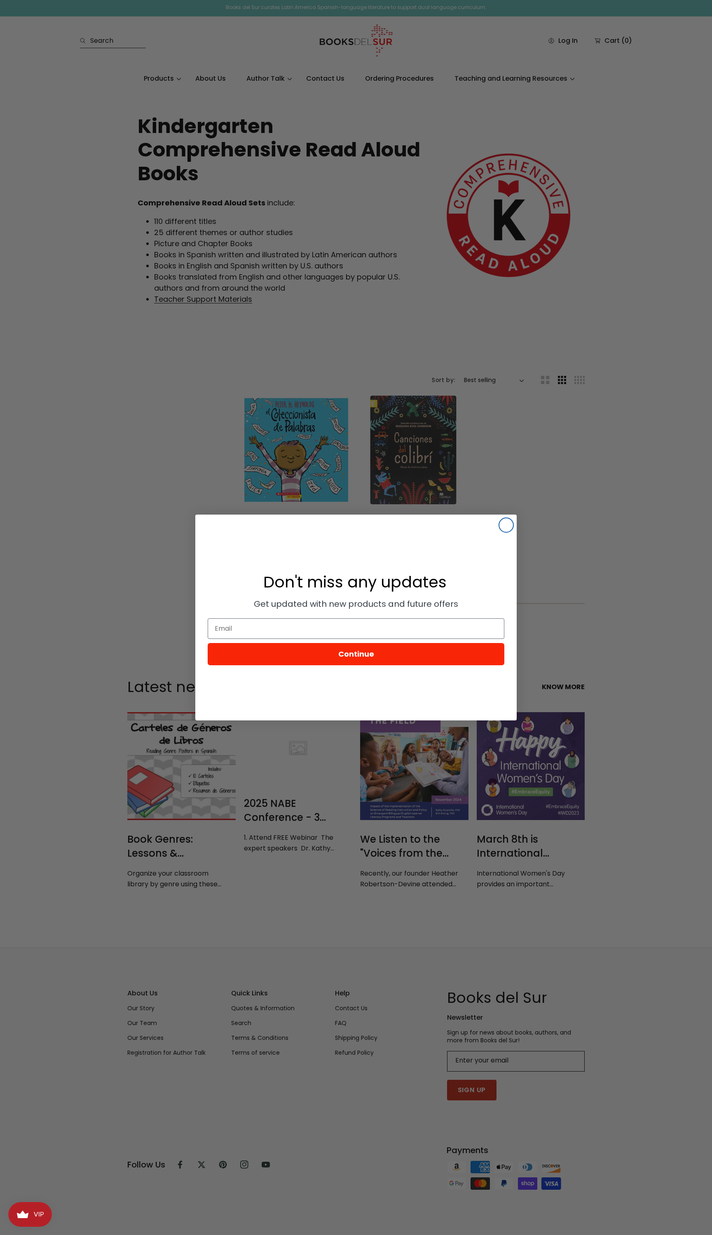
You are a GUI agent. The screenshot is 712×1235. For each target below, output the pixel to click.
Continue (356, 654)
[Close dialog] (506, 525)
